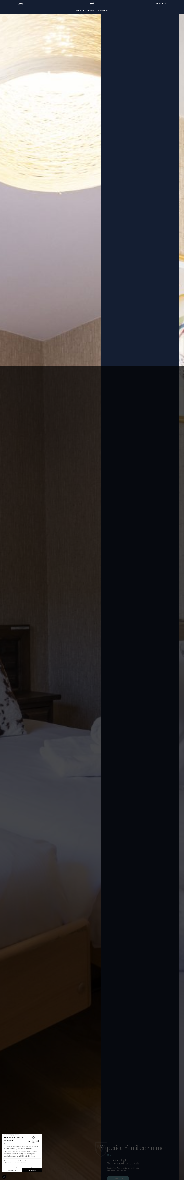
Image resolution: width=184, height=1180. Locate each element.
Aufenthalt (80, 10)
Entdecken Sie (102, 10)
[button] (25, 597)
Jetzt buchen (159, 4)
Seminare (90, 10)
